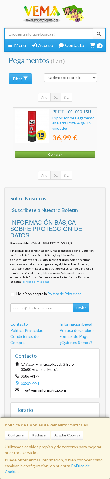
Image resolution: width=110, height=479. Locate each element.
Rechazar (39, 435)
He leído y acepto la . (49, 294)
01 (56, 97)
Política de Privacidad (35, 281)
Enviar (81, 308)
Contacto (74, 45)
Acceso (45, 45)
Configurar (16, 435)
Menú (19, 45)
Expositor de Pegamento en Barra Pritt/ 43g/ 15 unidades (73, 123)
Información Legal (76, 324)
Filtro (18, 78)
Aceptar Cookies (67, 435)
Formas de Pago (74, 336)
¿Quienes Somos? (76, 342)
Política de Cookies (77, 330)
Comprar (55, 154)
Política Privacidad (26, 330)
